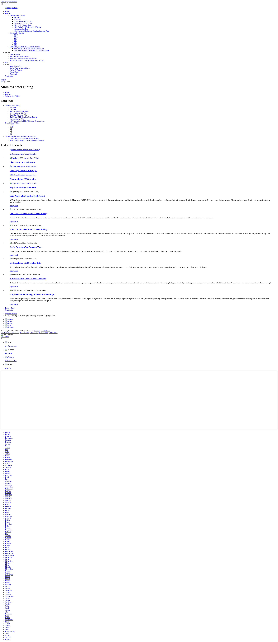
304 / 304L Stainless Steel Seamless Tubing (28, 213)
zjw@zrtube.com (11, 314)
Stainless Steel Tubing (17, 15)
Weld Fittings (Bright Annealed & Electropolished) (31, 50)
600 (15, 45)
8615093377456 (11, 361)
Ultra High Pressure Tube (22, 25)
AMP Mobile (45, 331)
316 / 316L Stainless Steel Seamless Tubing (28, 229)
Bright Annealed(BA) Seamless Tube (26, 247)
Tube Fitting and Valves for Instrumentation (29, 48)
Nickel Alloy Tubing (17, 33)
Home (7, 11)
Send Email (5, 337)
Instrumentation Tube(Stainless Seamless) (28, 279)
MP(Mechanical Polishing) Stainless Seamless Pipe (31, 31)
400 (15, 39)
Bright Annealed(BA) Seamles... (24, 187)
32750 (16, 35)
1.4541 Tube (5, 333)
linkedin (8, 368)
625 (15, 43)
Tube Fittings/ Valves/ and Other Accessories (25, 47)
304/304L (17, 17)
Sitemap (37, 331)
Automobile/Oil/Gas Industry (20, 56)
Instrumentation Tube (21, 29)
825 (15, 41)
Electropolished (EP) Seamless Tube (25, 263)
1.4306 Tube (53, 333)
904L (16, 37)
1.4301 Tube (34, 333)
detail (16, 206)
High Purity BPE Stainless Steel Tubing (27, 27)
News (7, 62)
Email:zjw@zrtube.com (9, 2)
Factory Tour (14, 72)
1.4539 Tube (43, 333)
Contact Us (9, 76)
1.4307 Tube (24, 333)
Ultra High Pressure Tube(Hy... (23, 171)
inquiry (12, 206)
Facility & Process (16, 70)
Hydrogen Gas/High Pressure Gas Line (23, 58)
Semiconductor (15, 54)
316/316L (17, 19)
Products (8, 13)
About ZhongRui (15, 66)
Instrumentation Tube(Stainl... (23, 154)
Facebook (8, 353)
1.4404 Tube (14, 333)
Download (13, 74)
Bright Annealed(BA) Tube (23, 21)
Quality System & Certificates (20, 68)
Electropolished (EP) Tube (23, 23)
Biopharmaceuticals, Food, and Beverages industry (27, 60)
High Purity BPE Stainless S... (23, 162)
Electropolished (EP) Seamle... (23, 179)
